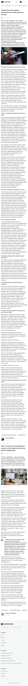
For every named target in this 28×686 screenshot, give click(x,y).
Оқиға (2, 635)
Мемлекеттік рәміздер (6, 658)
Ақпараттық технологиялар (8, 435)
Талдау (2, 640)
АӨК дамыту (21, 435)
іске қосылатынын (12, 605)
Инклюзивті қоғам (15, 610)
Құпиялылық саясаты (6, 655)
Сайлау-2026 (8, 5)
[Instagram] (2, 17)
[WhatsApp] (4, 17)
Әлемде (3, 645)
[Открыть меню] (26, 2)
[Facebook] (9, 17)
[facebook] (9, 627)
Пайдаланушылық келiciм (7, 653)
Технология (4, 610)
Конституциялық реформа (20, 5)
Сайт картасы (4, 671)
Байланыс (3, 673)
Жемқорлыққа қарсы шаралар (8, 660)
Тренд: (2, 5)
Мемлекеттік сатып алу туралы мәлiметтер (11, 663)
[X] (12, 17)
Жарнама (3, 676)
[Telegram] (7, 17)
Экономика (3, 642)
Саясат (2, 637)
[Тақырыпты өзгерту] (21, 2)
